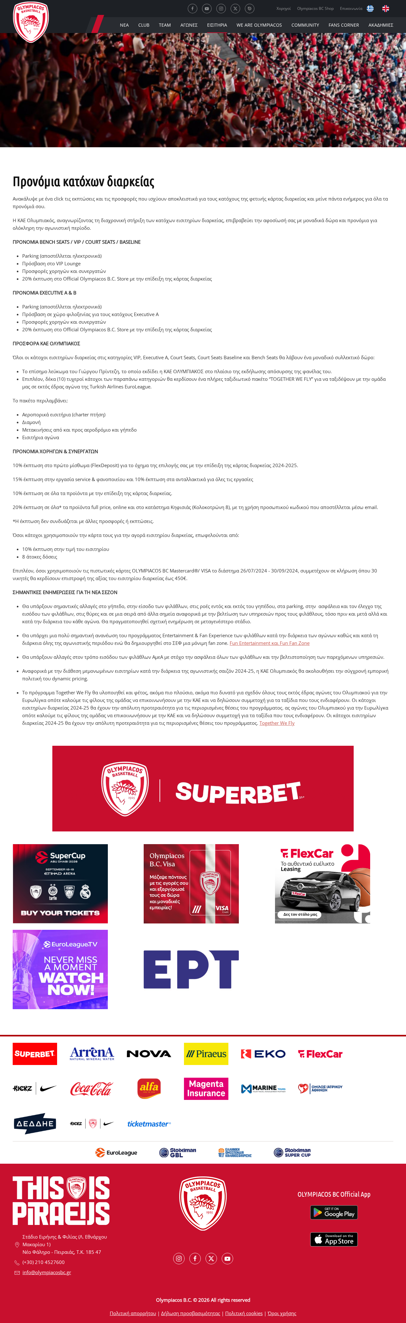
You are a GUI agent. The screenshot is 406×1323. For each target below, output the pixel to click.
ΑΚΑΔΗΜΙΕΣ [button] (381, 25)
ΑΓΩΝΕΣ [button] (189, 25)
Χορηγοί (284, 8)
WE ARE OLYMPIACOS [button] (259, 25)
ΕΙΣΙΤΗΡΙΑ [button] (217, 25)
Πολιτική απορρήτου (133, 1313)
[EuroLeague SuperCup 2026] (60, 883)
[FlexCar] (322, 883)
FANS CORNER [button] (344, 25)
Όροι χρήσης (282, 1313)
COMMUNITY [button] (305, 25)
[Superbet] (203, 788)
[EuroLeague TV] (60, 969)
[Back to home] (31, 23)
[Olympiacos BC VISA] (191, 883)
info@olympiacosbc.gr (47, 1272)
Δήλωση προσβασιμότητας (190, 1313)
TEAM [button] (165, 25)
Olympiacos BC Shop (315, 8)
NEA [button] (124, 25)
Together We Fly (277, 723)
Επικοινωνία (351, 8)
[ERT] (191, 969)
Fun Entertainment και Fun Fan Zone (270, 643)
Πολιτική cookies (244, 1313)
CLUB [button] (143, 25)
